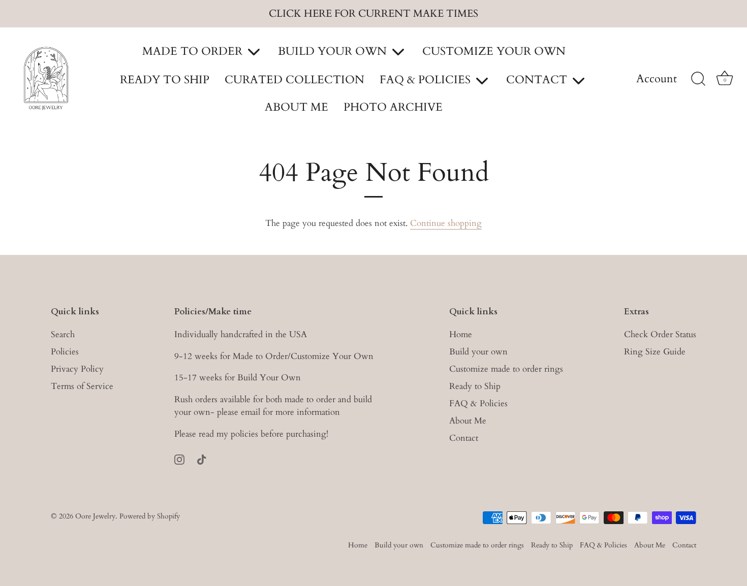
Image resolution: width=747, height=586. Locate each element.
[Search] (698, 79)
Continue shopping (446, 223)
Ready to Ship (475, 386)
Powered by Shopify (149, 516)
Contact (463, 438)
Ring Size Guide (655, 351)
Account (656, 79)
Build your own (478, 351)
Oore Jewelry (95, 516)
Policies (65, 351)
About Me (467, 421)
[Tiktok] (202, 459)
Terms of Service (82, 386)
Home (460, 334)
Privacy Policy (77, 369)
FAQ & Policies (478, 403)
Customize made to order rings (506, 369)
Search (63, 334)
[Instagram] (179, 459)
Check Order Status (660, 334)
